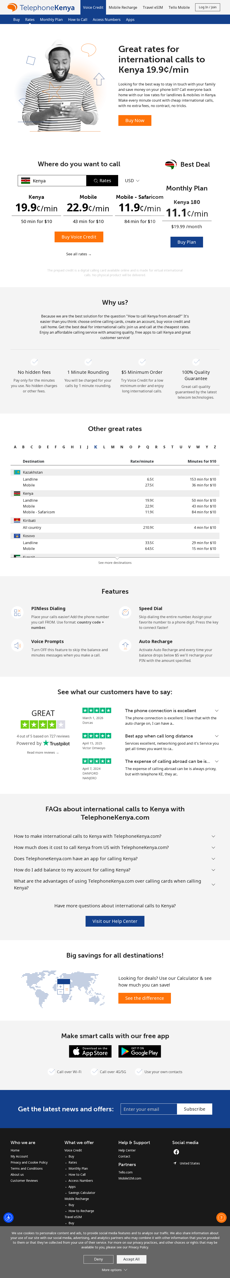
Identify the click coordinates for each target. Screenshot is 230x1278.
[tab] (14, 447)
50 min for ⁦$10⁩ (204, 500)
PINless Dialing (48, 608)
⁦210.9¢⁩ (148, 527)
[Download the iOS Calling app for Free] (90, 1050)
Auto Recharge (155, 641)
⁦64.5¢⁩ (149, 548)
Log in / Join (208, 7)
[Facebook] (177, 1152)
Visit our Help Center (115, 921)
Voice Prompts (47, 641)
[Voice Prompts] (17, 645)
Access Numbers (107, 19)
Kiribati (29, 520)
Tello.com (125, 1172)
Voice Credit (73, 1150)
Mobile (29, 485)
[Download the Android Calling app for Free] (139, 1050)
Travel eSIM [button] (153, 7)
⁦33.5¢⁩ (149, 542)
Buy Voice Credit (79, 237)
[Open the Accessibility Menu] (8, 1217)
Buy (16, 19)
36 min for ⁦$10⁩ (204, 485)
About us (17, 1174)
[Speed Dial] (125, 612)
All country (32, 527)
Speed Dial (150, 608)
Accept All (131, 1259)
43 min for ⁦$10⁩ (204, 506)
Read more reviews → (43, 752)
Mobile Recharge (76, 1199)
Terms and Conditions (27, 1168)
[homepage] (42, 7)
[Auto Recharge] (125, 645)
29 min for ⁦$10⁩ (204, 542)
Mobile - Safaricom (39, 512)
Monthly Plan (51, 19)
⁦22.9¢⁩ (149, 506)
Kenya (28, 493)
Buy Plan (186, 242)
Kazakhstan (33, 472)
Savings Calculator (82, 1192)
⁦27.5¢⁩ (149, 485)
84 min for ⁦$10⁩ (204, 512)
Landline (30, 479)
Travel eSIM (73, 1217)
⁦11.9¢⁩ (149, 512)
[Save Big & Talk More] (63, 988)
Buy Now (134, 120)
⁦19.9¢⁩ (149, 500)
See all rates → (79, 254)
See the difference (144, 998)
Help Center (127, 1150)
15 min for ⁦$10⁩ (204, 548)
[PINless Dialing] (17, 612)
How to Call (77, 19)
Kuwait (29, 557)
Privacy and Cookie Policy (29, 1162)
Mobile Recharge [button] (123, 7)
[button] (93, 7)
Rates (73, 1162)
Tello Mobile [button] (179, 7)
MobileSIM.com (129, 1178)
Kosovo (29, 535)
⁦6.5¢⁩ (150, 479)
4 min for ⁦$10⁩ (205, 527)
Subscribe (194, 1109)
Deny (98, 1259)
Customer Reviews (24, 1180)
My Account (19, 1156)
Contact (124, 1156)
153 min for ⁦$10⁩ (203, 479)
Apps (130, 19)
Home (15, 1150)
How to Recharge (81, 1211)
